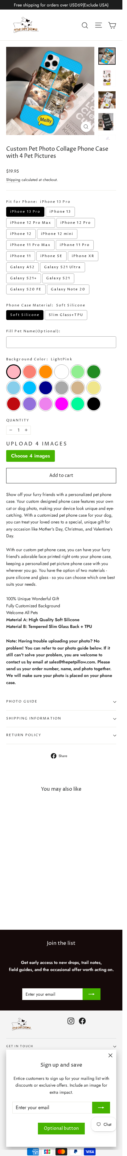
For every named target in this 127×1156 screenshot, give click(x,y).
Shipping (13, 179)
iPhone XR (83, 256)
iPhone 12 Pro (75, 223)
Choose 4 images (30, 455)
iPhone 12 (21, 234)
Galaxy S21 (58, 278)
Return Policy (23, 735)
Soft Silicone (24, 315)
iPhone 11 (20, 256)
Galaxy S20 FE (26, 289)
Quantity (17, 421)
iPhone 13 (60, 212)
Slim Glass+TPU (66, 315)
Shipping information (33, 718)
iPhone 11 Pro (75, 245)
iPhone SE (51, 256)
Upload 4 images (37, 444)
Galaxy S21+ (23, 278)
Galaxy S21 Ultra (62, 267)
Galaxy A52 (22, 267)
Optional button (61, 1128)
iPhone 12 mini (57, 234)
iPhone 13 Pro (25, 212)
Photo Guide (22, 701)
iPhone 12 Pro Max (30, 223)
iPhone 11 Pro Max (30, 245)
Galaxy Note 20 (68, 289)
